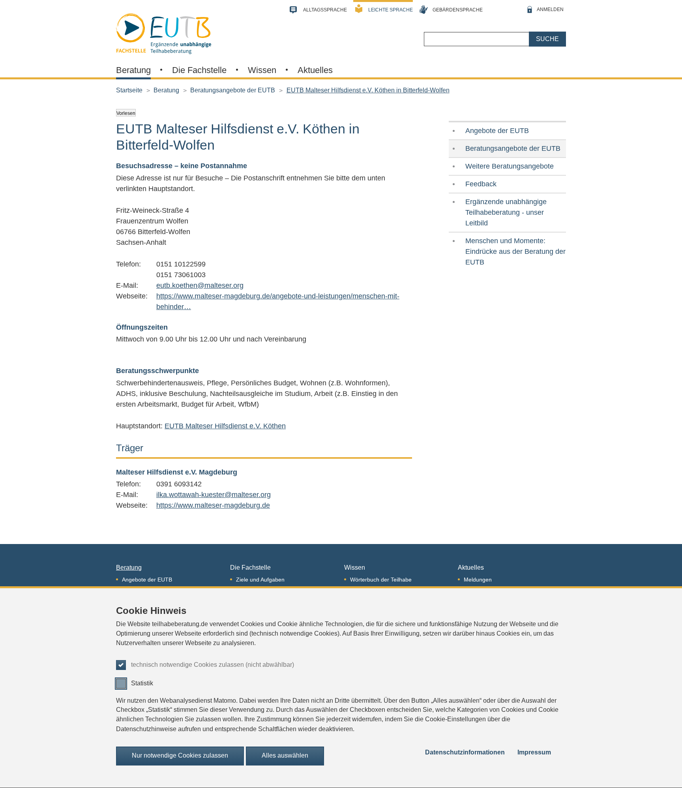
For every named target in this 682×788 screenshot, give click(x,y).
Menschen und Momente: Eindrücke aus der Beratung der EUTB (515, 251)
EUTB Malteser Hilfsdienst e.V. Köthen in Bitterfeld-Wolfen (368, 90)
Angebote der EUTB (497, 131)
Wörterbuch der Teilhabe (381, 579)
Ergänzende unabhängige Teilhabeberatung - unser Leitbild (506, 212)
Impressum (534, 752)
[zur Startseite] (163, 32)
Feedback (481, 184)
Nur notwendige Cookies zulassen (180, 755)
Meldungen (478, 579)
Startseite (129, 90)
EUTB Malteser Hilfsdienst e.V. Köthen (225, 426)
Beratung (133, 70)
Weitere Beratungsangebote (509, 166)
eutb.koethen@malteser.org (200, 285)
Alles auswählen (285, 755)
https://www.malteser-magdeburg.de (213, 505)
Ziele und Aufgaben (260, 579)
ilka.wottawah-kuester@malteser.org (213, 495)
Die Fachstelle (199, 70)
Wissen (262, 70)
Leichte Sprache (390, 10)
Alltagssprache (325, 10)
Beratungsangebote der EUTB (232, 90)
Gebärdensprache (458, 10)
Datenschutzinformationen (465, 752)
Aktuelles (315, 70)
